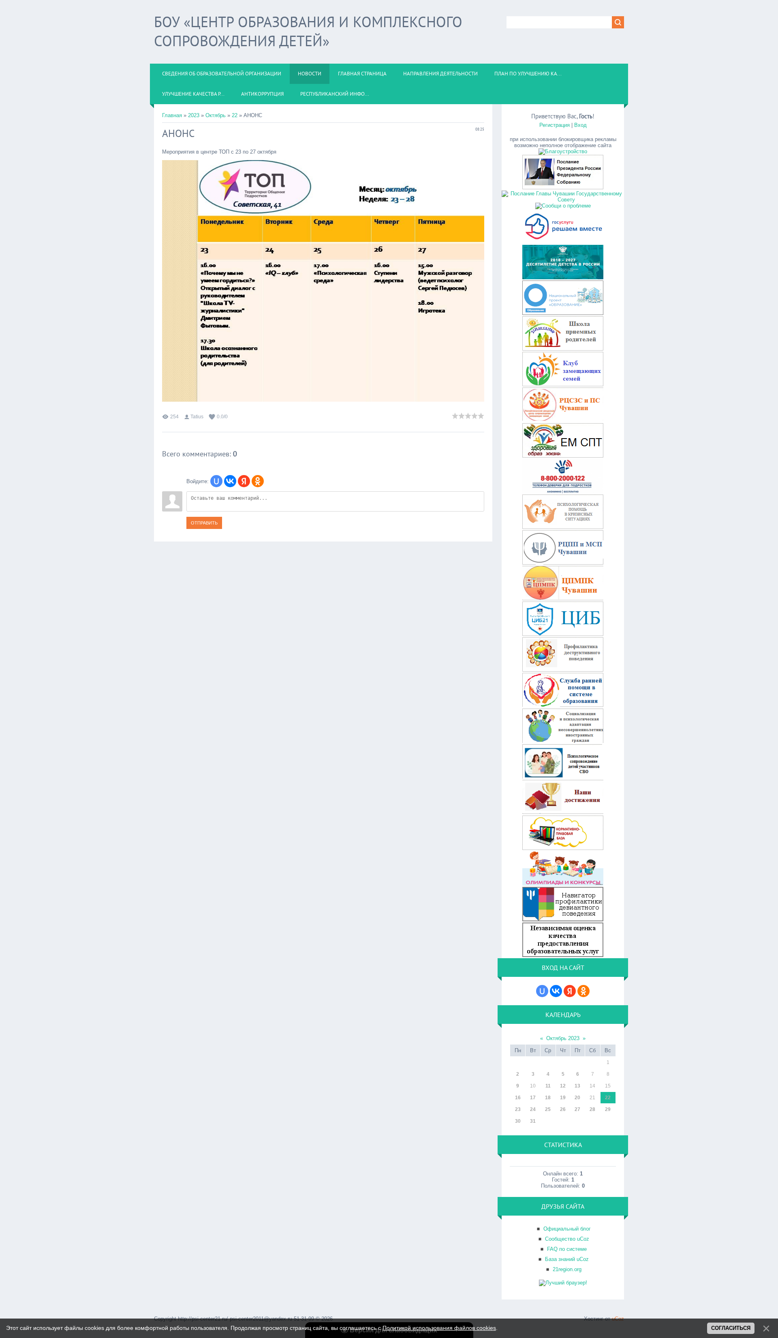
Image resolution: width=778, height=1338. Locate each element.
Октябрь (215, 115)
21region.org (567, 1269)
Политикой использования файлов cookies (439, 1328)
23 (518, 1109)
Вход (580, 125)
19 (563, 1097)
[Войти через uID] (216, 481)
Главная (172, 115)
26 (563, 1109)
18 (548, 1097)
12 (563, 1086)
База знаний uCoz (567, 1259)
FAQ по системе (567, 1249)
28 (592, 1109)
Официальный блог (567, 1229)
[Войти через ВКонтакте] (230, 481)
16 (518, 1097)
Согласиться (730, 1328)
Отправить (204, 522)
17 (533, 1097)
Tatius (196, 417)
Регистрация (554, 125)
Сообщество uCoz (567, 1239)
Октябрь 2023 (562, 1038)
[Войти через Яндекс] (244, 481)
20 (577, 1097)
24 (533, 1109)
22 (234, 115)
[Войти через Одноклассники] (258, 481)
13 (577, 1086)
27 (577, 1109)
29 (608, 1109)
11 (548, 1086)
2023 (193, 115)
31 (533, 1121)
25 (548, 1109)
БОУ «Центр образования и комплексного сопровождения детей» (308, 31)
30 (518, 1121)
